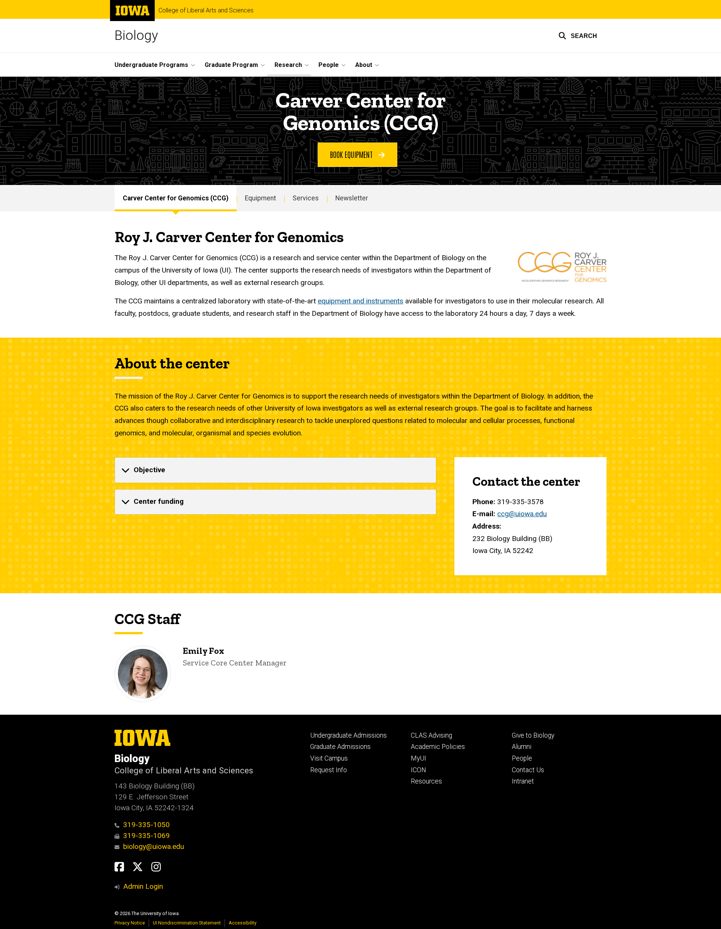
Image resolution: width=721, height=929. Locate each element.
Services (306, 198)
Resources (426, 781)
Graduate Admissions (340, 746)
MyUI (418, 758)
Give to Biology (533, 735)
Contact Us (528, 770)
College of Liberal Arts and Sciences (205, 10)
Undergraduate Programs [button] (151, 64)
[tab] (275, 470)
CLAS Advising (431, 735)
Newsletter (351, 198)
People (522, 758)
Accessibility (242, 923)
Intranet (523, 781)
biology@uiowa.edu (153, 846)
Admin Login (143, 886)
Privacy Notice (130, 923)
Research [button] (288, 64)
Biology (136, 35)
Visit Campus (329, 758)
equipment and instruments (360, 301)
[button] (577, 36)
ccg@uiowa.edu (522, 513)
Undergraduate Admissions (348, 735)
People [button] (328, 64)
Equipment (260, 198)
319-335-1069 (146, 835)
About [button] (363, 64)
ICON (418, 770)
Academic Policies (438, 746)
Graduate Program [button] (231, 64)
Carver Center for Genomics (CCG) (175, 198)
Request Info (328, 770)
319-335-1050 (146, 824)
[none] (275, 470)
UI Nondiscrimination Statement (187, 923)
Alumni (521, 746)
